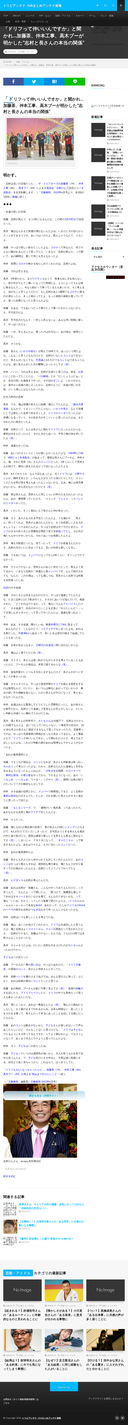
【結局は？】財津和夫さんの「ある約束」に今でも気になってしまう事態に (22, 1364)
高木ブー (24, 187)
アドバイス (69, 603)
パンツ (19, 976)
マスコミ (33, 928)
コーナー (73, 770)
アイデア (51, 628)
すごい (57, 380)
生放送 (49, 644)
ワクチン (37, 278)
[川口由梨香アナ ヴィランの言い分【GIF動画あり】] (98, 211)
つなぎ (34, 909)
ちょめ (9, 779)
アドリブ (26, 992)
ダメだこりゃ (65, 840)
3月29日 (69, 219)
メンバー (46, 461)
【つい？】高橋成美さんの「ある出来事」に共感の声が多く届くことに (105, 1315)
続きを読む (9, 1176)
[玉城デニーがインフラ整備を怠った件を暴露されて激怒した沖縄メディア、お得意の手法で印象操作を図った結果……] (98, 183)
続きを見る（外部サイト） (44, 1095)
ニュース (30, 15)
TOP (5, 15)
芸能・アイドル (63, 15)
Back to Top (64, 1387)
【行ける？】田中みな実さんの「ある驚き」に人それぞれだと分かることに (105, 1364)
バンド (79, 498)
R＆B (82, 905)
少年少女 (51, 770)
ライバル (51, 928)
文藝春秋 (46, 192)
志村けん (61, 187)
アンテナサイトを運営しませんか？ (105, 1398)
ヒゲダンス (17, 880)
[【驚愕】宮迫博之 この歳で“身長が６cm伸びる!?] (10, 1244)
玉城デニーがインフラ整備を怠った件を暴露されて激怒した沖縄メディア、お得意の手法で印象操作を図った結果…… (115, 186)
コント (67, 355)
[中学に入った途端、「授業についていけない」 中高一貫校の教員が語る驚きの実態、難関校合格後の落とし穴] (98, 155)
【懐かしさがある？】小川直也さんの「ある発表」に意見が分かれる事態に (63, 1315)
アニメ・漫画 (106, 15)
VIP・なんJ (44, 15)
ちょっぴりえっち (39, 21)
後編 (14, 196)
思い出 (34, 964)
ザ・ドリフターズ (48, 183)
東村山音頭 (12, 775)
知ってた (63, 531)
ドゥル (73, 900)
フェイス (63, 498)
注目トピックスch (26, 1305)
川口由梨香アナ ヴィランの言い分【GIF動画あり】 (115, 209)
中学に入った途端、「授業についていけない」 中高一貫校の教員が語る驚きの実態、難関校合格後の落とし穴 (115, 158)
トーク (34, 992)
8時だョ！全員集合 (19, 457)
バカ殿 (42, 376)
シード (22, 896)
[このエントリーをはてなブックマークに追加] (54, 82)
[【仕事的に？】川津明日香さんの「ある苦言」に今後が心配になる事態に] (10, 1227)
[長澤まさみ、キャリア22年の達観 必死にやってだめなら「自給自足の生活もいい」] (10, 1209)
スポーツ (79, 15)
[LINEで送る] (75, 82)
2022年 (57, 192)
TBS (81, 452)
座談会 (50, 187)
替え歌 (27, 775)
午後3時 (22, 633)
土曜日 (39, 644)
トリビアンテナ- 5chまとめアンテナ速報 (41, 1418)
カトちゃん (44, 720)
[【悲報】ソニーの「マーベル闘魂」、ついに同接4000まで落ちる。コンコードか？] (98, 229)
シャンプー (71, 826)
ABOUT (17, 15)
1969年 (72, 452)
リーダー (63, 412)
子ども (7, 957)
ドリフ (52, 412)
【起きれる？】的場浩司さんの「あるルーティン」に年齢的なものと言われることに (22, 1315)
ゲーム (92, 15)
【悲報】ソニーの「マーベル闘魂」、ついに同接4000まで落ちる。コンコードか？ (115, 229)
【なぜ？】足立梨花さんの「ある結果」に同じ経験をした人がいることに (63, 1364)
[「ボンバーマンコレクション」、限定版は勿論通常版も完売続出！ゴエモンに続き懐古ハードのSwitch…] (98, 130)
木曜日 (54, 624)
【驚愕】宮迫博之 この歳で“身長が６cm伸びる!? (46, 1238)
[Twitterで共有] (34, 82)
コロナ (54, 247)
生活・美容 (20, 21)
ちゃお (7, 766)
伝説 (5, 587)
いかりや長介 (28, 351)
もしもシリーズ (22, 807)
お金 (8, 21)
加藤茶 (64, 183)
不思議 (39, 359)
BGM (39, 905)
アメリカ (72, 905)
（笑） (67, 364)
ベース (9, 909)
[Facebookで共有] (13, 82)
